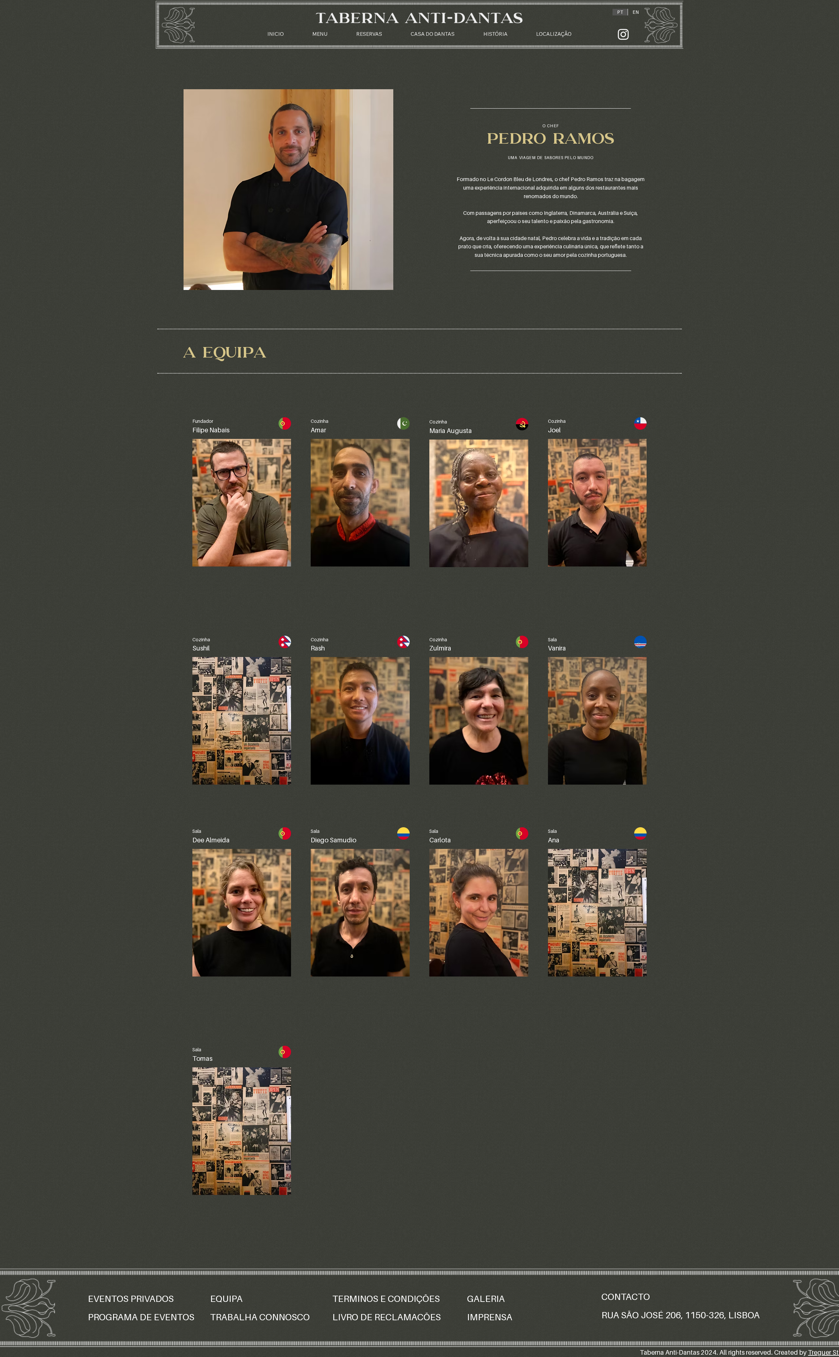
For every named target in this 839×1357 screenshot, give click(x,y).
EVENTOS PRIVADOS (131, 1298)
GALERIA (486, 1298)
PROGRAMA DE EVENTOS (142, 1316)
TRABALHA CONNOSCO (260, 1316)
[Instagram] (623, 34)
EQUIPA (226, 1298)
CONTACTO (625, 1296)
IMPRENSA (489, 1316)
